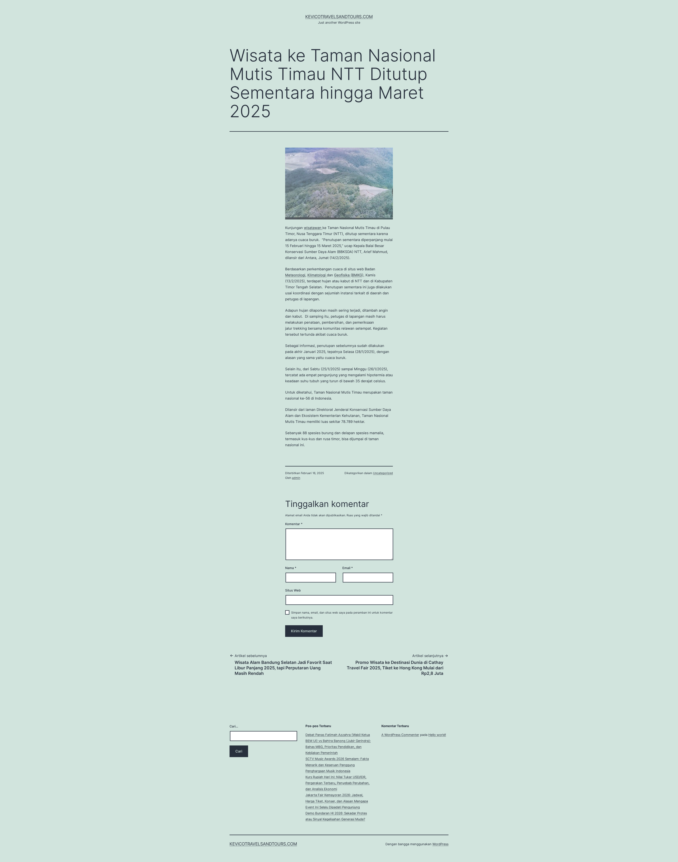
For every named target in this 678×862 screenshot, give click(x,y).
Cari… (234, 726)
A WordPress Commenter (400, 735)
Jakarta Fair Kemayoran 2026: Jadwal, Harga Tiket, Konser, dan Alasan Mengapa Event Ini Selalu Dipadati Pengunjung (336, 801)
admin (296, 478)
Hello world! (437, 735)
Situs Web (293, 590)
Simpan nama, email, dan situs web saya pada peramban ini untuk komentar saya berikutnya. (342, 615)
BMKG (357, 275)
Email (347, 568)
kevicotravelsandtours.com (339, 16)
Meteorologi (295, 275)
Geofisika (342, 275)
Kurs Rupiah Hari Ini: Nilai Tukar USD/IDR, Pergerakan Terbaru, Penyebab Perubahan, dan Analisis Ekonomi (337, 783)
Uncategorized (383, 473)
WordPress (440, 844)
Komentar (293, 524)
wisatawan (313, 228)
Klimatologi (317, 275)
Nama (290, 568)
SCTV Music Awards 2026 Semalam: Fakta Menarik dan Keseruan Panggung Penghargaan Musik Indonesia (337, 765)
